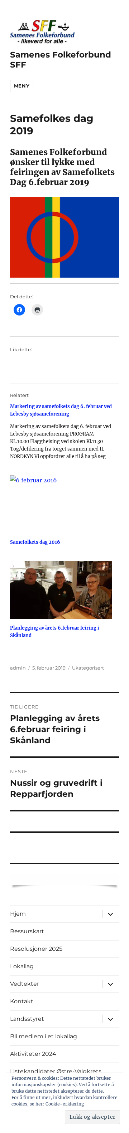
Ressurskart (27, 931)
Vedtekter (24, 983)
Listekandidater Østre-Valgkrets (55, 1071)
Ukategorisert (88, 668)
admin (18, 668)
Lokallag (22, 966)
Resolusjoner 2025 (36, 948)
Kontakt (21, 1001)
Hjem (18, 913)
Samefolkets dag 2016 (35, 542)
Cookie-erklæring (65, 1104)
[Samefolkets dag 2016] (61, 504)
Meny (21, 86)
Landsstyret (27, 1018)
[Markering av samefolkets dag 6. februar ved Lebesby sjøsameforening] (61, 434)
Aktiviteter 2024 (33, 1053)
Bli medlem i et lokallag (43, 1036)
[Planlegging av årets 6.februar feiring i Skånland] (61, 590)
